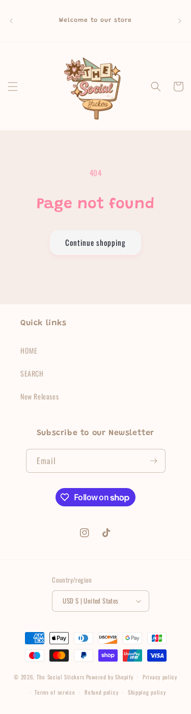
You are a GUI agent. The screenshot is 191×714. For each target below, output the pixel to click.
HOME (28, 350)
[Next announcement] (180, 21)
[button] (13, 86)
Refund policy (101, 692)
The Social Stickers (61, 676)
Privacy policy (160, 677)
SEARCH (32, 373)
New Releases (39, 396)
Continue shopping (95, 242)
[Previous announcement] (11, 21)
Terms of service (55, 692)
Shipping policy (147, 692)
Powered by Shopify (109, 676)
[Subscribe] (154, 461)
